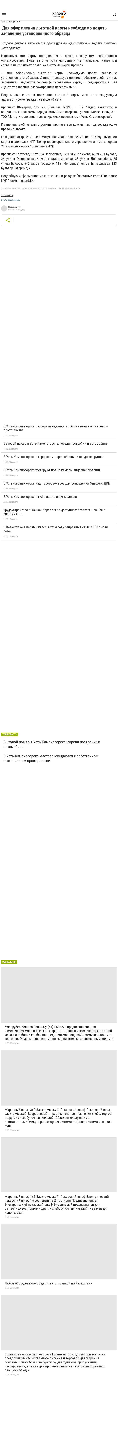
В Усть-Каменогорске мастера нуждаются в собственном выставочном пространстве (55, 428)
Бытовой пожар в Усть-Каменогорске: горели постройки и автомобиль (55, 443)
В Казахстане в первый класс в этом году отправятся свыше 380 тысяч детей (55, 529)
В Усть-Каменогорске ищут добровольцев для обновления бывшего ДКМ (57, 483)
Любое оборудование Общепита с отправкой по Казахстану (48, 1283)
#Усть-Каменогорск (10, 200)
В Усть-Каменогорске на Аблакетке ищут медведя (40, 497)
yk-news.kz (7, 195)
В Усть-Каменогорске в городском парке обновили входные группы (53, 457)
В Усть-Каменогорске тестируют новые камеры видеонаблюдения (52, 470)
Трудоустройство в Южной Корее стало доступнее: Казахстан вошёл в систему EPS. (54, 512)
